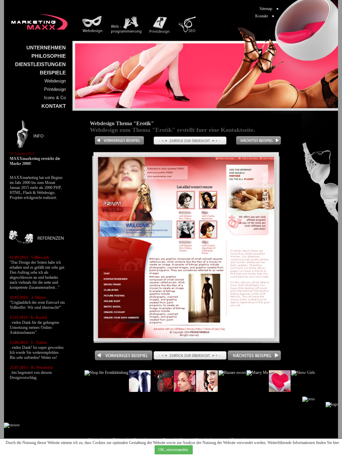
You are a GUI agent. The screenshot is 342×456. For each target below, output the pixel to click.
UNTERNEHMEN (46, 47)
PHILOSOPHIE (48, 56)
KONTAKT (53, 106)
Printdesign (55, 89)
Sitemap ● (269, 8)
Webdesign (55, 80)
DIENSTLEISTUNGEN (40, 64)
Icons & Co (55, 97)
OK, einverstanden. (173, 449)
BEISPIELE (53, 72)
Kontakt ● (264, 16)
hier (336, 442)
